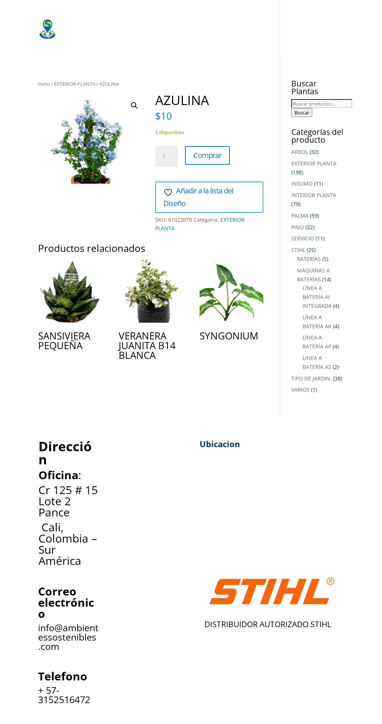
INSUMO (302, 183)
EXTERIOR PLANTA (74, 83)
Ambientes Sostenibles (109, 13)
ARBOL (299, 151)
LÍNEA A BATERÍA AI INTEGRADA (317, 296)
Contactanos (184, 43)
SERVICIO (302, 238)
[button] (134, 105)
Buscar (301, 112)
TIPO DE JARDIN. (311, 378)
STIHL (298, 249)
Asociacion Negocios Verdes (299, 28)
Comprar (207, 155)
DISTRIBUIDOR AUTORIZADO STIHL (267, 624)
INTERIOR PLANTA (313, 195)
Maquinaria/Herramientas (250, 13)
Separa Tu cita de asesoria (114, 43)
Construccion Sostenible (202, 28)
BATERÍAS (309, 258)
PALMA (300, 215)
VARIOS (300, 389)
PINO (297, 227)
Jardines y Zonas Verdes (110, 28)
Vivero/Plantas (177, 13)
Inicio (44, 83)
